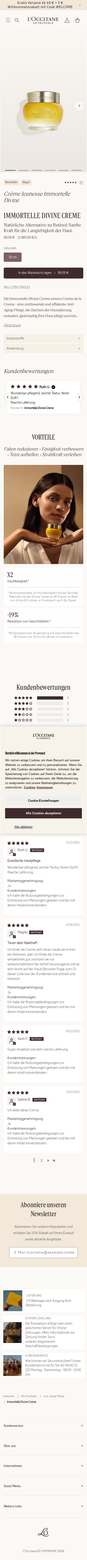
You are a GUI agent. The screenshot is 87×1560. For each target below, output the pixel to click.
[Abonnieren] (72, 1252)
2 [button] (41, 1160)
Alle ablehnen (23, 827)
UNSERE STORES (14, 1531)
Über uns (10, 1446)
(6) (81, 182)
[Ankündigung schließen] (80, 5)
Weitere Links (13, 1506)
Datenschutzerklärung (17, 1524)
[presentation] (43, 338)
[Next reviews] (79, 397)
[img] (18, 843)
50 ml (13, 257)
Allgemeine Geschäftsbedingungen (25, 1517)
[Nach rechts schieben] (79, 105)
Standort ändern (13, 1538)
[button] (8, 20)
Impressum (45, 787)
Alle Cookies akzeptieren (43, 813)
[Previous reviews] (8, 397)
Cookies (29, 787)
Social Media (12, 1486)
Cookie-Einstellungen (43, 800)
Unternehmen (13, 1466)
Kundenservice (13, 1425)
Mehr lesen (12, 325)
